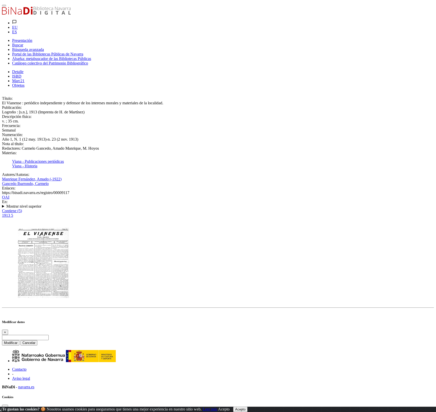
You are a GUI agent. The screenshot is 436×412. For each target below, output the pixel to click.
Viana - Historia (24, 166)
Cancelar (28, 343)
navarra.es (26, 387)
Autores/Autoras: (15, 174)
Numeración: (12, 135)
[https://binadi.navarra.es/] (36, 13)
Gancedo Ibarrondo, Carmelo (25, 183)
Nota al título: (13, 144)
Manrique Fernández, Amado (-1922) (32, 179)
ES (14, 32)
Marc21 (18, 81)
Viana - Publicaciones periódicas (38, 161)
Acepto (224, 409)
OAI (5, 197)
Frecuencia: (11, 125)
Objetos (18, 85)
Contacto (19, 369)
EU (15, 27)
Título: (7, 98)
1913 (7, 215)
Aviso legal (21, 378)
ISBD (16, 76)
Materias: (9, 153)
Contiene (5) (12, 211)
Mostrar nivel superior (23, 206)
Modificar (10, 343)
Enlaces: (8, 188)
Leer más (210, 409)
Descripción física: (17, 116)
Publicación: (12, 107)
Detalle (17, 72)
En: (5, 202)
